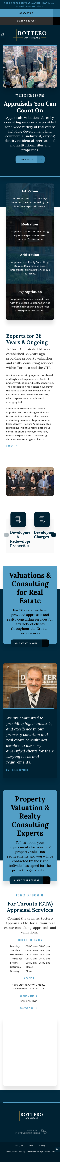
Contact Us (26, 13)
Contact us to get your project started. (30, 5)
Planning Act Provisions (20, 537)
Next (53, 535)
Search (32, 1145)
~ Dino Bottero (19, 770)
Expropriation (30, 292)
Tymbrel (51, 1151)
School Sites (42, 534)
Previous (6, 535)
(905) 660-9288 (28, 1001)
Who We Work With (26, 643)
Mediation (29, 224)
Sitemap (41, 1145)
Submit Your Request (26, 880)
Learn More (26, 159)
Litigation (30, 191)
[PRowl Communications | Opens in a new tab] (30, 1131)
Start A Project (26, 21)
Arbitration (29, 255)
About (10, 446)
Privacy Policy (20, 1145)
